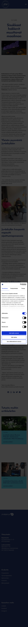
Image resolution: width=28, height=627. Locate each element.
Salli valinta (14, 337)
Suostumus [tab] (5, 288)
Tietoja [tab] (23, 288)
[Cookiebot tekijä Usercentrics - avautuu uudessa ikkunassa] (20, 284)
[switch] (24, 318)
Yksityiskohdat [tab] (14, 288)
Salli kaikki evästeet (14, 333)
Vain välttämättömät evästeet (14, 341)
